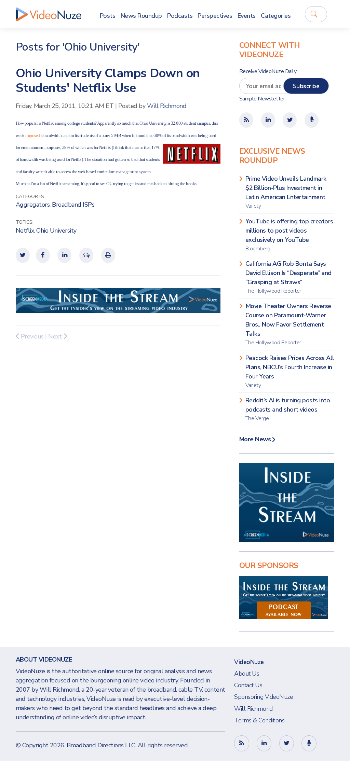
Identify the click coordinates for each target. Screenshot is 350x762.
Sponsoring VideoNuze (263, 697)
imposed (32, 135)
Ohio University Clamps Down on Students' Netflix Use (108, 80)
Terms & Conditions (259, 720)
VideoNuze (249, 662)
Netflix (25, 230)
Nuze (48, 14)
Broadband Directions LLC (101, 745)
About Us (246, 673)
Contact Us (248, 685)
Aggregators (33, 204)
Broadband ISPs (73, 204)
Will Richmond (167, 106)
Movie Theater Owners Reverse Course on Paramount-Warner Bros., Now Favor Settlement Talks (288, 324)
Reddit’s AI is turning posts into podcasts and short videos (287, 409)
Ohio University (56, 230)
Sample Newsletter (262, 98)
